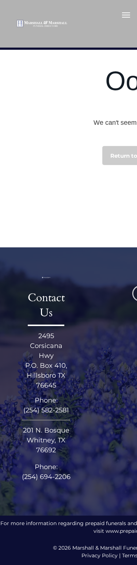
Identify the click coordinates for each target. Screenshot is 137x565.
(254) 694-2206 (46, 477)
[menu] (126, 15)
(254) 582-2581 (46, 410)
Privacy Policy (99, 555)
